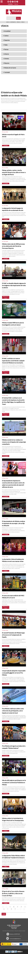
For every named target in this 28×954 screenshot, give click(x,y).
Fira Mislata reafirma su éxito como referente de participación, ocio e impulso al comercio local (13, 711)
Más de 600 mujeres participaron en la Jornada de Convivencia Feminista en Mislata (14, 782)
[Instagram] (12, 1)
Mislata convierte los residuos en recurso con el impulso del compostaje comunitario (14, 442)
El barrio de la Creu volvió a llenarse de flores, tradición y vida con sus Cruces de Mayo (13, 893)
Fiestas (6, 49)
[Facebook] (8, 1)
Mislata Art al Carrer (10, 68)
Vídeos (18, 22)
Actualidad (7, 31)
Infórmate (12, 22)
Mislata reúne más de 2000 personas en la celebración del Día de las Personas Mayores (13, 246)
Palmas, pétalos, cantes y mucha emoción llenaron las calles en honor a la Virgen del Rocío (14, 172)
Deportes (7, 40)
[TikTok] (17, 1)
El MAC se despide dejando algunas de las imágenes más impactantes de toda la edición (14, 285)
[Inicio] (13, 11)
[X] (10, 1)
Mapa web (16, 930)
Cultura (6, 35)
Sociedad (7, 72)
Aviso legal (4, 930)
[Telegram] (15, 1)
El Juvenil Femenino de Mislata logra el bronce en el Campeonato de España (13, 635)
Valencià (16, 4)
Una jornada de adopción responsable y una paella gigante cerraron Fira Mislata (13, 673)
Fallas (6, 45)
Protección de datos (10, 930)
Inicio (7, 22)
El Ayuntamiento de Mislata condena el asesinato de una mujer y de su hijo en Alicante (13, 523)
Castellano (10, 4)
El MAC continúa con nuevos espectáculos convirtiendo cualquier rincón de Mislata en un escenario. (13, 361)
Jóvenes (6, 58)
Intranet (23, 930)
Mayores (6, 63)
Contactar (20, 930)
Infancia (6, 54)
